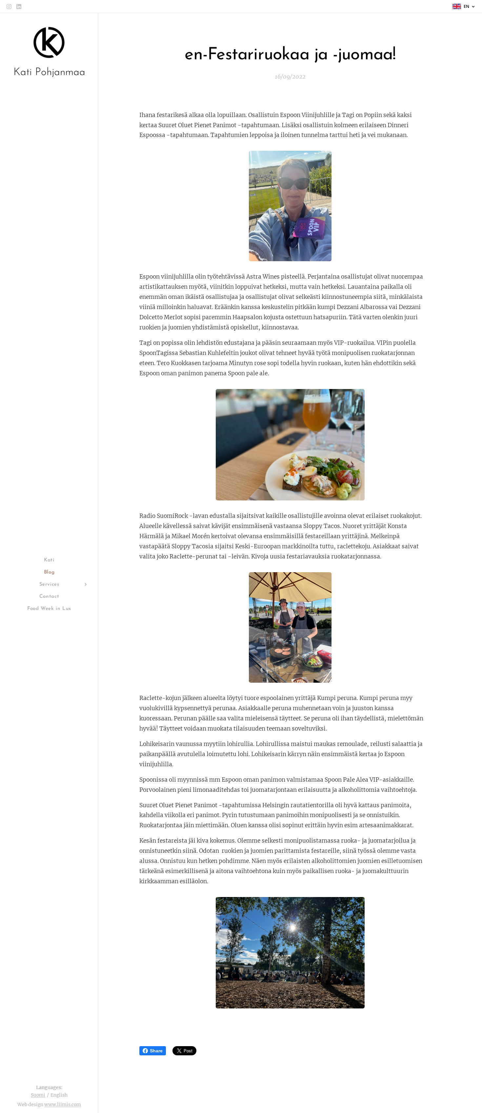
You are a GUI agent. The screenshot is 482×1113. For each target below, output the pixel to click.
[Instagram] (9, 6)
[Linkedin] (19, 6)
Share (156, 1050)
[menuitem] (49, 560)
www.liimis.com (62, 1104)
